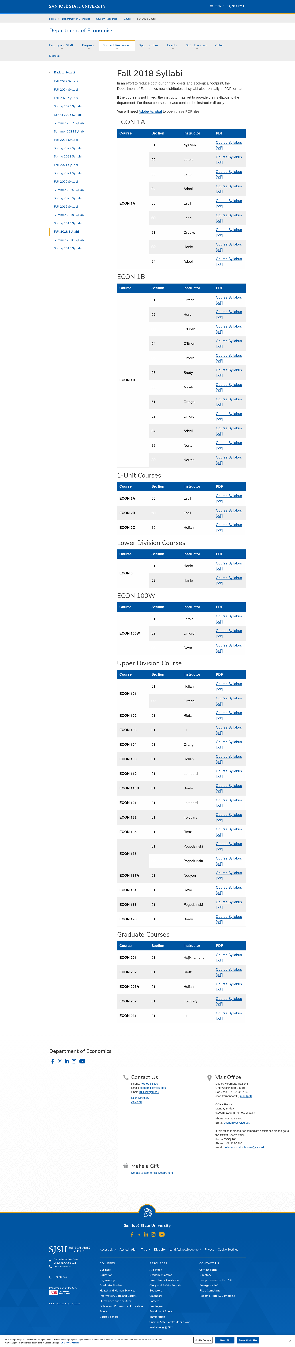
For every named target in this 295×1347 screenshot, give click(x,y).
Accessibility (108, 1250)
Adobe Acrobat (150, 111)
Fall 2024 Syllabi (66, 90)
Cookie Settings (228, 1250)
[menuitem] (62, 45)
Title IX (145, 1250)
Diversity (160, 1250)
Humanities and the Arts (115, 1301)
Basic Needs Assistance (164, 1280)
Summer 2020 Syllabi (69, 190)
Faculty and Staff (61, 45)
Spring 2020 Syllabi (68, 198)
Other (219, 45)
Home (52, 19)
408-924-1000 (62, 1266)
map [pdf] (246, 1096)
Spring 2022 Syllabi (68, 148)
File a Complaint (209, 1290)
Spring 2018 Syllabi (68, 248)
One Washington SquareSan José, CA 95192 (67, 1260)
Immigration (157, 1317)
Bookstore (155, 1290)
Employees (156, 1306)
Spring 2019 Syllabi (68, 223)
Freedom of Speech (161, 1311)
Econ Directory (140, 1097)
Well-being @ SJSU (162, 1327)
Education (106, 1275)
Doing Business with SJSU (215, 1280)
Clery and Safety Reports (165, 1285)
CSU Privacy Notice (70, 1342)
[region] (147, 1341)
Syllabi (127, 19)
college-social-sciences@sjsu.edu (244, 1147)
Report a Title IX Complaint (217, 1296)
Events (172, 45)
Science (104, 1311)
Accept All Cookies (248, 1340)
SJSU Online (62, 1277)
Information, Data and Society (118, 1296)
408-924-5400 (149, 1083)
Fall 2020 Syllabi (66, 182)
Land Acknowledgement (185, 1250)
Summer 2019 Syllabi (69, 215)
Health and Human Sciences (117, 1290)
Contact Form (208, 1270)
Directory (205, 1275)
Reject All (225, 1340)
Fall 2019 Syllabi (66, 207)
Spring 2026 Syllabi (68, 115)
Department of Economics (76, 19)
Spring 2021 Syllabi (68, 173)
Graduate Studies (111, 1285)
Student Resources (106, 19)
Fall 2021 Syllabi (66, 165)
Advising (136, 1101)
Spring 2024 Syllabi (68, 106)
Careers (154, 1301)
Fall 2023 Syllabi (66, 140)
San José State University (77, 6)
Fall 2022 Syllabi (66, 81)
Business (105, 1270)
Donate (54, 56)
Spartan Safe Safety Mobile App (169, 1322)
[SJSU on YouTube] (161, 1234)
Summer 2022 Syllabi (69, 123)
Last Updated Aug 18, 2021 (64, 1303)
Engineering (107, 1280)
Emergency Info (209, 1285)
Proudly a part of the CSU (63, 1288)
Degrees (88, 45)
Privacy (209, 1250)
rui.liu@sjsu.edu (149, 1092)
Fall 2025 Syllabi (66, 98)
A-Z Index (155, 1270)
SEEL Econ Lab (196, 45)
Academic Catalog (160, 1275)
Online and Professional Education (121, 1306)
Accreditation (128, 1250)
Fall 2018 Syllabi (66, 232)
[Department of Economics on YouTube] (82, 1061)
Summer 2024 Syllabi (69, 131)
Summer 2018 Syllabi (69, 240)
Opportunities (148, 45)
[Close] (290, 1340)
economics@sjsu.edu (153, 1087)
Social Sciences (109, 1317)
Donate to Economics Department (152, 1172)
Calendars (155, 1296)
